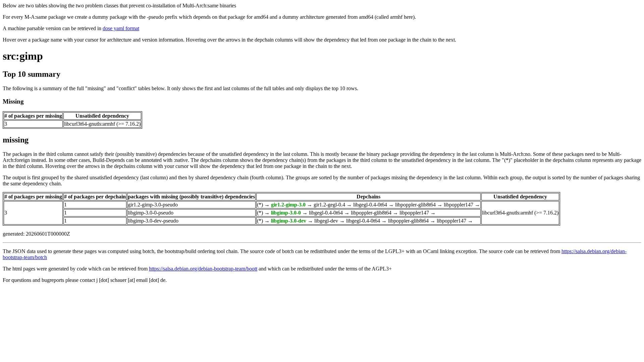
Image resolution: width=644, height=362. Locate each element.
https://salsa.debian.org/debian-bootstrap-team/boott (203, 269)
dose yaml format (121, 28)
